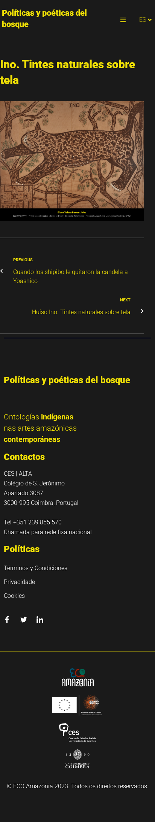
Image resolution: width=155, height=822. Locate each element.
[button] (123, 20)
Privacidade (19, 581)
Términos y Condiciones (35, 568)
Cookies (14, 595)
